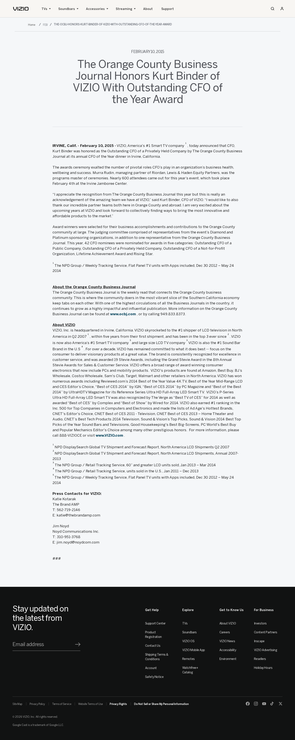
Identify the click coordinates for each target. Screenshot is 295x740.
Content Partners (265, 632)
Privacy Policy (37, 704)
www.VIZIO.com (109, 435)
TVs (44, 9)
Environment (227, 659)
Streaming (124, 9)
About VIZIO (227, 623)
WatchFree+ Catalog (190, 670)
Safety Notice (154, 677)
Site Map (17, 704)
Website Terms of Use (90, 704)
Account (151, 668)
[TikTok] (272, 704)
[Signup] (77, 644)
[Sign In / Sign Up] (282, 8)
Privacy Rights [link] (118, 704)
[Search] (272, 8)
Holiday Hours (263, 668)
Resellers (260, 659)
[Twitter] (280, 704)
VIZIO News (227, 641)
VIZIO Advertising (265, 650)
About (148, 9)
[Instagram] (256, 704)
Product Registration (153, 635)
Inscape (259, 641)
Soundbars (66, 9)
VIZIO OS (188, 641)
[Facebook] (248, 704)
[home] (21, 9)
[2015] (32, 25)
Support (167, 9)
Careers (224, 632)
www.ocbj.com (123, 314)
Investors (260, 623)
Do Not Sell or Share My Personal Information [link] (161, 704)
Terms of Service (61, 704)
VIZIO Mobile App (193, 650)
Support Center (155, 623)
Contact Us (152, 646)
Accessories (95, 9)
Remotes (188, 659)
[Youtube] (264, 704)
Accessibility (227, 650)
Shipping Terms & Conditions (156, 657)
